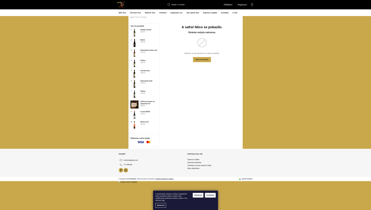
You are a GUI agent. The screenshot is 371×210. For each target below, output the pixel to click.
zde (163, 200)
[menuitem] (122, 12)
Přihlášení (228, 5)
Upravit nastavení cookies (164, 179)
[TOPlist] (122, 182)
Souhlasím (210, 195)
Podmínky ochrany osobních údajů (199, 165)
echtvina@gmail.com (131, 160)
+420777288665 (131, 182)
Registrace (242, 5)
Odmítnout (198, 195)
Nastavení (160, 205)
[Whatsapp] (126, 170)
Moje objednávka (193, 168)
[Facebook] (121, 170)
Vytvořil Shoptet (247, 179)
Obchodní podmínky (194, 162)
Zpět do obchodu (202, 59)
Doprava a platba (193, 159)
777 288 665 (128, 165)
